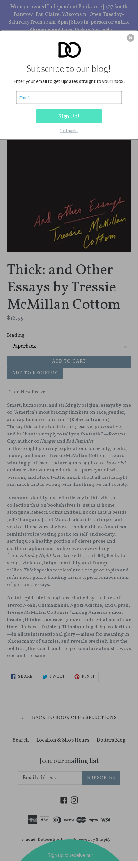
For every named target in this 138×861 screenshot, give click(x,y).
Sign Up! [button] (68, 116)
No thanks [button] (69, 130)
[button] (130, 38)
